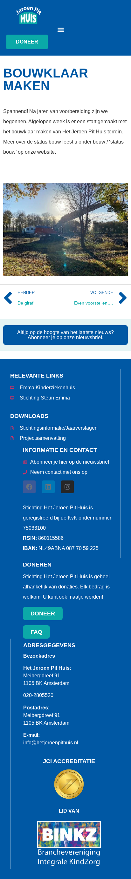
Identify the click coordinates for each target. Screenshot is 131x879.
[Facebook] (29, 486)
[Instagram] (67, 486)
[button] (61, 29)
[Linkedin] (48, 486)
